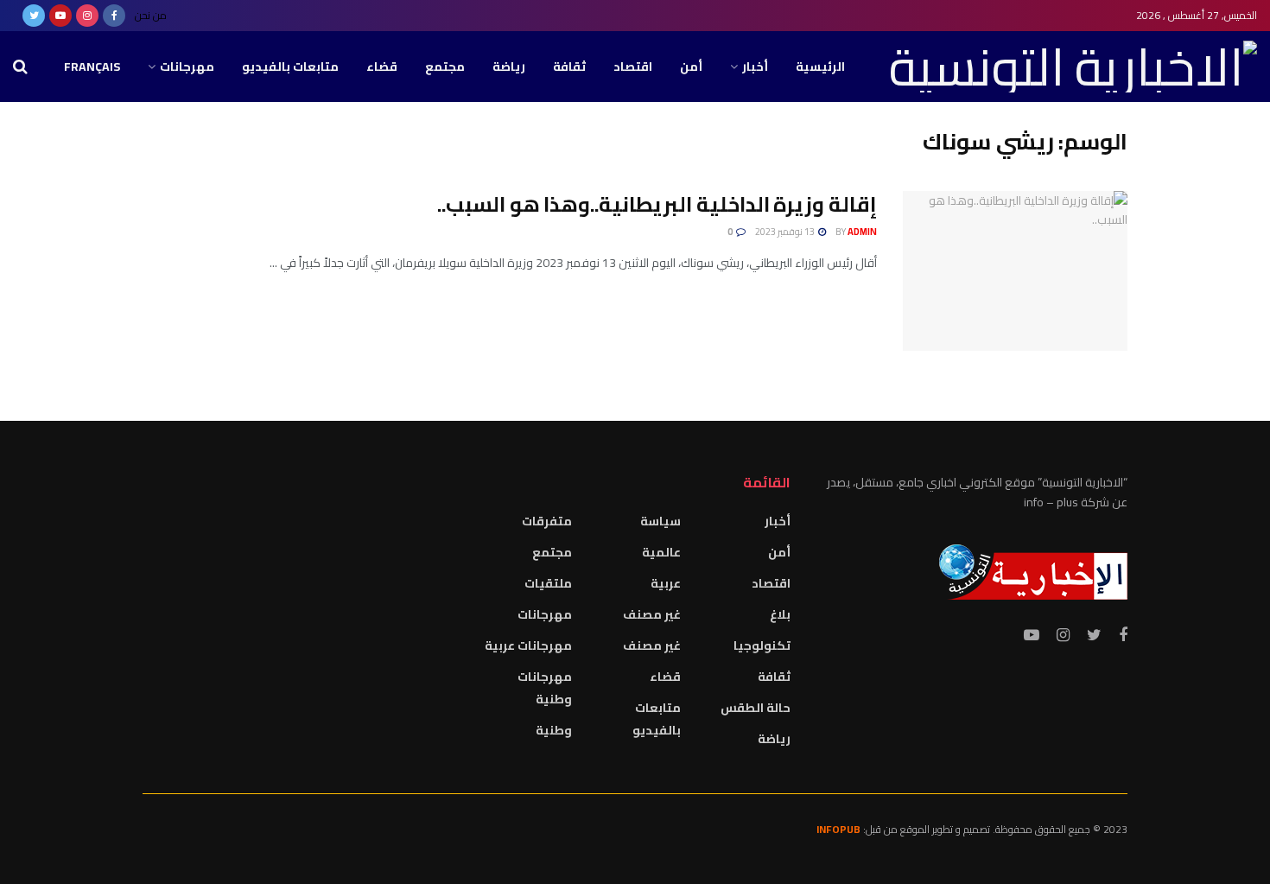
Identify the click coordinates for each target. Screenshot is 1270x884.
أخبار (755, 66)
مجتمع (445, 66)
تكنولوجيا (762, 645)
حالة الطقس (756, 707)
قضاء (381, 66)
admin (862, 231)
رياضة (508, 66)
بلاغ (780, 614)
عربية (666, 583)
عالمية (661, 552)
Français (92, 66)
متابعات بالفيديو (290, 66)
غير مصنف (652, 614)
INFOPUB (838, 829)
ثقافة (569, 66)
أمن (691, 66)
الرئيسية (820, 66)
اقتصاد (632, 66)
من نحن (151, 15)
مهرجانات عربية (528, 645)
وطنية (554, 730)
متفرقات (547, 521)
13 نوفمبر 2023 (785, 231)
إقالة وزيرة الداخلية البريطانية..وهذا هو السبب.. (657, 204)
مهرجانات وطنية (545, 687)
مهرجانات (187, 66)
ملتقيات (548, 583)
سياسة (660, 521)
